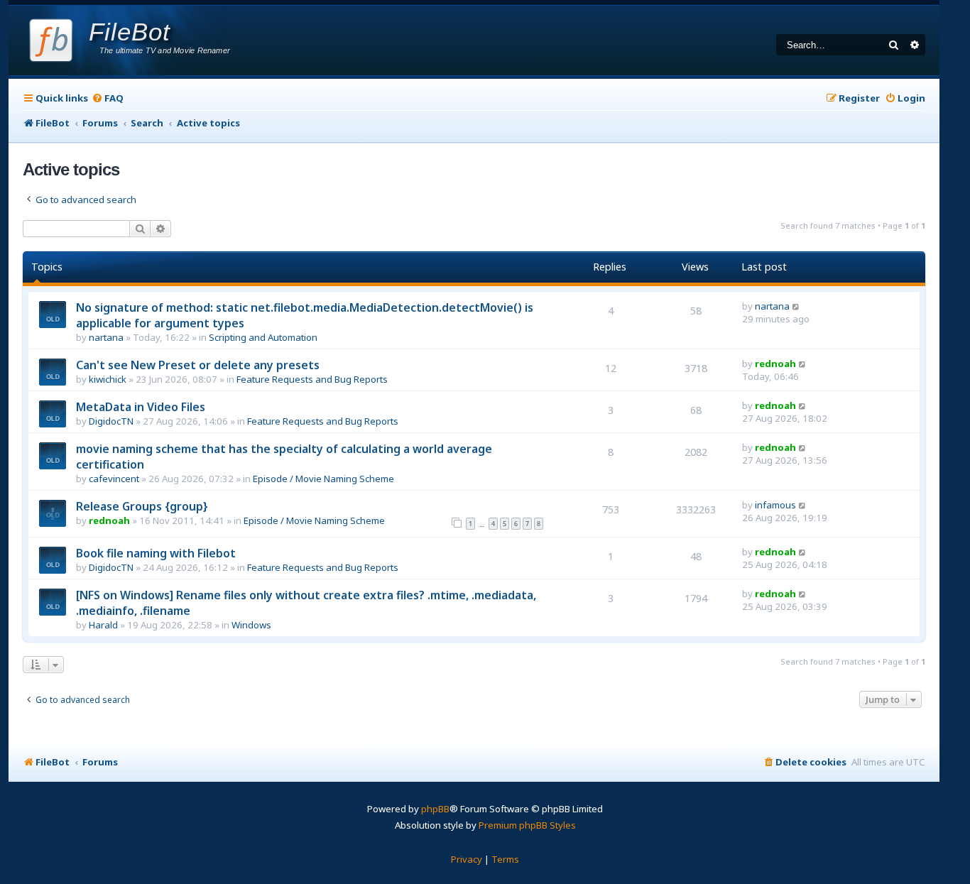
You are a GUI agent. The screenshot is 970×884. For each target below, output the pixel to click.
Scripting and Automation (263, 337)
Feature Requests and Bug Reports (312, 379)
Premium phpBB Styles (527, 825)
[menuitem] (108, 98)
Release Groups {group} (142, 506)
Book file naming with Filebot (156, 553)
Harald (103, 624)
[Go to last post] (796, 306)
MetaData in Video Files (140, 407)
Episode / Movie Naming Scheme (323, 478)
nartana (106, 337)
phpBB (435, 808)
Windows (251, 624)
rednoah (775, 363)
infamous (775, 504)
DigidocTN (111, 421)
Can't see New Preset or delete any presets (198, 365)
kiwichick (107, 379)
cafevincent (114, 478)
